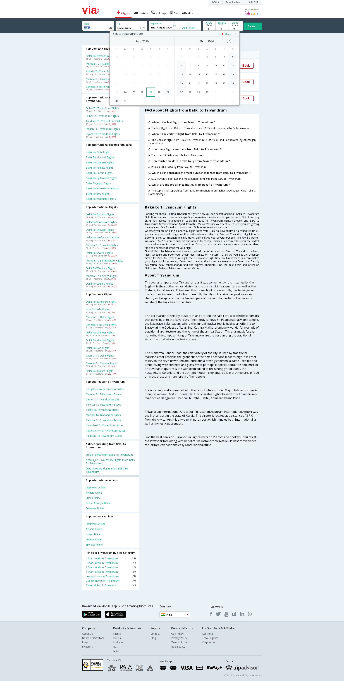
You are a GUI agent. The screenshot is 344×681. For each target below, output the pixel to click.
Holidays (118, 642)
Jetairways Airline (95, 487)
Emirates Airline (95, 508)
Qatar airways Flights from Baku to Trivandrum (107, 470)
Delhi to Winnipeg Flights (100, 268)
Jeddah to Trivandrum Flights (103, 128)
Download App (233, 2)
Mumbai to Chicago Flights (102, 276)
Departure (155, 23)
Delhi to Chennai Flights (100, 332)
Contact (155, 633)
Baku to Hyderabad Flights (101, 178)
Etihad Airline (93, 498)
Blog (153, 638)
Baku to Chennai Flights (100, 162)
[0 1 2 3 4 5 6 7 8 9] (222, 28)
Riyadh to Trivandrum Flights (103, 134)
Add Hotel (208, 633)
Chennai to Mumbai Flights (102, 363)
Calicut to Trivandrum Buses (102, 399)
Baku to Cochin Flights (99, 173)
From (86, 23)
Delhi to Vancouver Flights (101, 222)
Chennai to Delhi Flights (100, 355)
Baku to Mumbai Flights (100, 157)
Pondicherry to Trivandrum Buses (105, 430)
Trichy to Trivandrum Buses (102, 409)
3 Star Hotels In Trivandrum (111, 562)
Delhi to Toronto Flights (100, 214)
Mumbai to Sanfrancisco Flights (104, 260)
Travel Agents (210, 638)
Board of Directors (93, 638)
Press (85, 642)
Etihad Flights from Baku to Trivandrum (109, 454)
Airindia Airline (94, 492)
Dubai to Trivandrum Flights (102, 108)
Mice (116, 651)
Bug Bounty (178, 646)
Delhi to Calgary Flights (99, 283)
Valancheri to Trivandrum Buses (104, 425)
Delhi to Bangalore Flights (101, 301)
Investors (87, 646)
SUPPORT (253, 2)
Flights (117, 633)
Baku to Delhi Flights (98, 152)
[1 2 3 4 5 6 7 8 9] (209, 28)
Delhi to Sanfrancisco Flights (103, 237)
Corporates (208, 642)
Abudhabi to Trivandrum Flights (104, 121)
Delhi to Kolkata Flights (99, 371)
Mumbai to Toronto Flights (102, 245)
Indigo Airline (93, 534)
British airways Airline (98, 503)
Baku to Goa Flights (97, 193)
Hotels (117, 638)
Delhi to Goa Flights (97, 348)
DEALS (215, 2)
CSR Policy (177, 633)
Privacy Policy (179, 638)
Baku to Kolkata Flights (99, 167)
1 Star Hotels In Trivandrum (111, 571)
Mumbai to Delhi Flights (100, 317)
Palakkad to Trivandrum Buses (104, 435)
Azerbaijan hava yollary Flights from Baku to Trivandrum (110, 461)
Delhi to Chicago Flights (100, 229)
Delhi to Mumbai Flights (100, 340)
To (118, 23)
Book (246, 65)
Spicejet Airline (94, 544)
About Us (87, 633)
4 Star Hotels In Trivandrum (111, 558)
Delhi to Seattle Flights (99, 253)
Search (252, 26)
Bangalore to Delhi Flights (101, 324)
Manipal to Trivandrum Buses (103, 415)
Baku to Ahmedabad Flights (102, 188)
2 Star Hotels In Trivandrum (111, 567)
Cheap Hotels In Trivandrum (111, 585)
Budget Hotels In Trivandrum (111, 580)
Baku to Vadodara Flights (101, 198)
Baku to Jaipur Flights (98, 183)
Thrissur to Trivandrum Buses (103, 404)
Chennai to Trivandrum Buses (103, 394)
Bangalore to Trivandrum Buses (105, 389)
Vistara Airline (93, 539)
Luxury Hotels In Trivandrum (111, 576)
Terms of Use (179, 642)
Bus (115, 646)
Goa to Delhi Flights (97, 309)
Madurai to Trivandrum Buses (103, 420)
